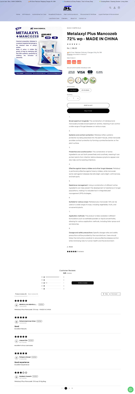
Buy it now (88, 111)
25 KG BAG (85, 90)
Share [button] (71, 247)
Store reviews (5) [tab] (33, 294)
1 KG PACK (73, 90)
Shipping (69, 54)
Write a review (82, 283)
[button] (110, 8)
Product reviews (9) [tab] (21, 294)
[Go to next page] (72, 388)
